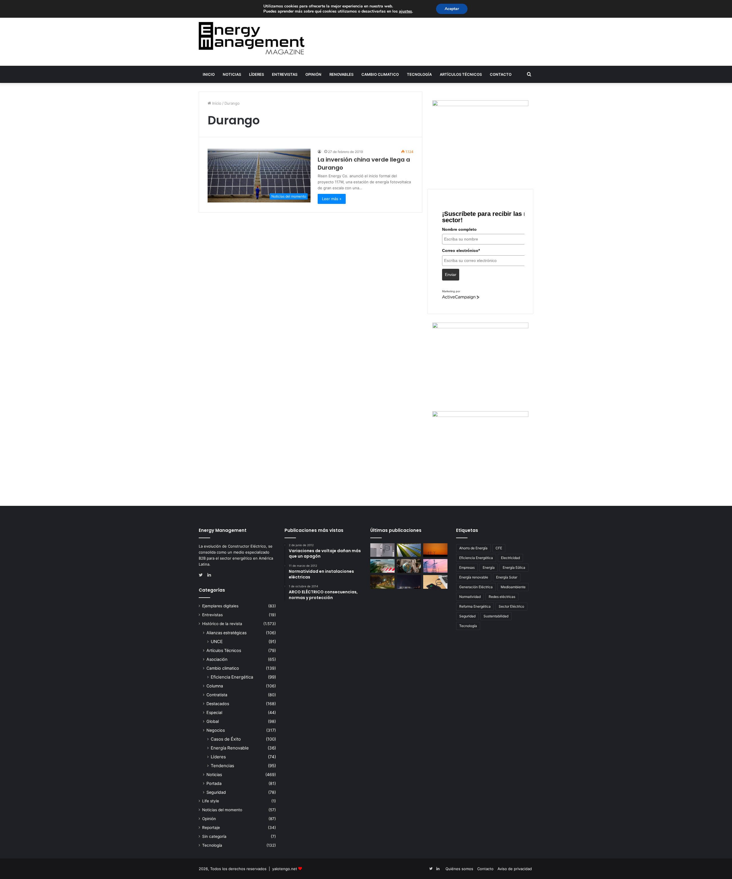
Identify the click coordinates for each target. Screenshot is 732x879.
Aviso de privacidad (515, 868)
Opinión (313, 74)
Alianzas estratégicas (226, 632)
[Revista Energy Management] (252, 38)
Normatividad (470, 596)
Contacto (501, 74)
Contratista (216, 694)
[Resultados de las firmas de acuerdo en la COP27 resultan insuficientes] (409, 566)
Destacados (217, 703)
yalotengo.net (284, 868)
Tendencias (222, 765)
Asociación (216, 659)
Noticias (232, 74)
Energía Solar (506, 577)
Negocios (215, 730)
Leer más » (331, 198)
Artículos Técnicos (461, 74)
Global (212, 721)
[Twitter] (202, 575)
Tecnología (419, 74)
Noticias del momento (222, 810)
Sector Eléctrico (511, 606)
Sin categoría (214, 836)
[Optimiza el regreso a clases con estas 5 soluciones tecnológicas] (435, 582)
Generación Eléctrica (476, 587)
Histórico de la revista (222, 623)
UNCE (217, 641)
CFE (499, 548)
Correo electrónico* (461, 250)
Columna (214, 685)
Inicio (209, 74)
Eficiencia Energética (232, 677)
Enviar (450, 274)
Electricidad (510, 558)
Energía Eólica (514, 567)
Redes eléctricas (502, 596)
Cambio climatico (380, 74)
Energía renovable (473, 577)
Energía (489, 567)
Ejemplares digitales (220, 606)
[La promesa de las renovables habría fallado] (409, 550)
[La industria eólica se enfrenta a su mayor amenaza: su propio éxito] (435, 550)
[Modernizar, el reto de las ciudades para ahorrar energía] (382, 582)
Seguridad (216, 792)
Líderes (256, 74)
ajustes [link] (405, 11)
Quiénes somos (459, 868)
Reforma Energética (475, 606)
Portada (214, 783)
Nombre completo (459, 229)
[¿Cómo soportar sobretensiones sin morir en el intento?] (409, 582)
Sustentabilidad (496, 616)
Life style (210, 801)
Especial (214, 712)
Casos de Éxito (226, 739)
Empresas (467, 567)
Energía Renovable (230, 748)
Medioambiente (513, 587)
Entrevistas (284, 74)
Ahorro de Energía (473, 548)
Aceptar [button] (452, 8)
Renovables (341, 74)
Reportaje (211, 827)
